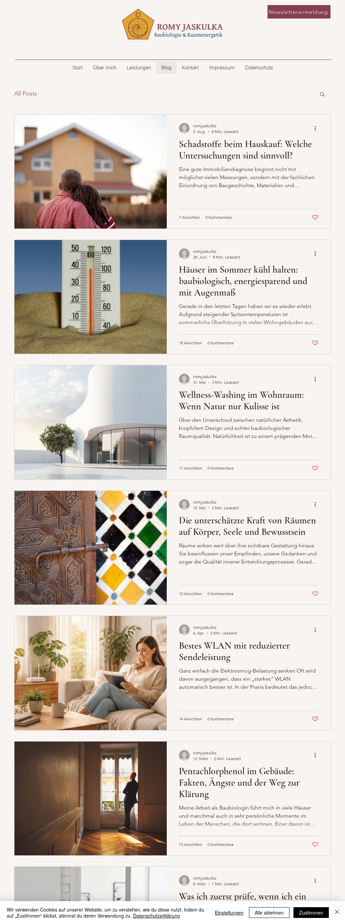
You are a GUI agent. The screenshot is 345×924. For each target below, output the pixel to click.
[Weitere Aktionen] (317, 128)
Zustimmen (311, 912)
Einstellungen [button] (229, 912)
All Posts (25, 93)
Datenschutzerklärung (156, 915)
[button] (322, 94)
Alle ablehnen (269, 912)
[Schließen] (337, 912)
